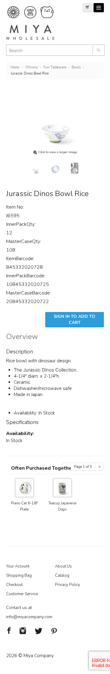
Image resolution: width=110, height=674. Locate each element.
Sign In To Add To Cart (74, 319)
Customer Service (22, 594)
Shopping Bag (19, 575)
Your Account (17, 566)
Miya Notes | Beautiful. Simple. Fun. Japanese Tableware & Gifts (36, 23)
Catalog (62, 575)
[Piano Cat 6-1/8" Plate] (24, 487)
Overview (22, 337)
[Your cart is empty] (87, 7)
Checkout (14, 584)
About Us (63, 566)
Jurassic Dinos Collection (49, 370)
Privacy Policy (67, 584)
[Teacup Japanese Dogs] (62, 487)
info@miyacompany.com (29, 617)
